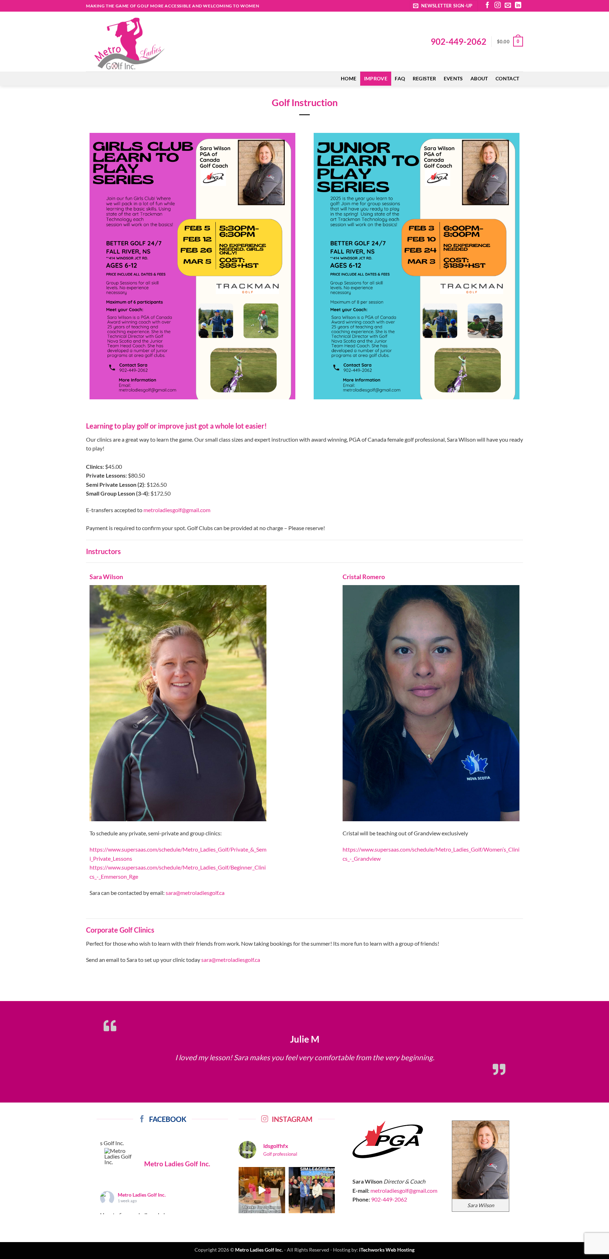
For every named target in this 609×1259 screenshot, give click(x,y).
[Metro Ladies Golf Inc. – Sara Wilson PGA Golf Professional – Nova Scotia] (146, 43)
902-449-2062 (458, 41)
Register (424, 78)
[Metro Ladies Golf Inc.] (121, 1167)
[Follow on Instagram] (497, 5)
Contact (507, 78)
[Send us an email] (508, 5)
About (479, 78)
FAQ (400, 78)
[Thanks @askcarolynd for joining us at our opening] (262, 1201)
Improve (375, 78)
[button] (444, 6)
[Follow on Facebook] (487, 5)
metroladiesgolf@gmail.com (176, 509)
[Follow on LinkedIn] (518, 5)
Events (453, 78)
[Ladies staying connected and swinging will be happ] (312, 1201)
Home (348, 78)
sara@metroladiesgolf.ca (195, 892)
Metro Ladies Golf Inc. (142, 1206)
